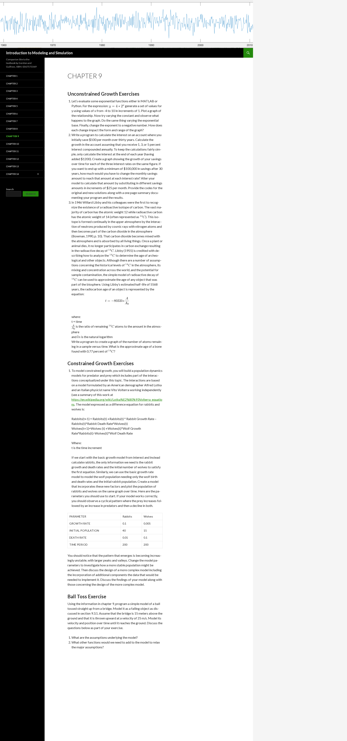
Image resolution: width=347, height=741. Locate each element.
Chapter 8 (11, 128)
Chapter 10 (12, 143)
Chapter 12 (12, 159)
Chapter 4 (11, 98)
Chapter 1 (11, 76)
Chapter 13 (12, 166)
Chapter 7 (11, 121)
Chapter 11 (12, 151)
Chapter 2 (11, 83)
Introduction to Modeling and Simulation (39, 53)
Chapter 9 (12, 136)
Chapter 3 (11, 91)
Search (10, 189)
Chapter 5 (11, 106)
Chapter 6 (11, 113)
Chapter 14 (12, 174)
